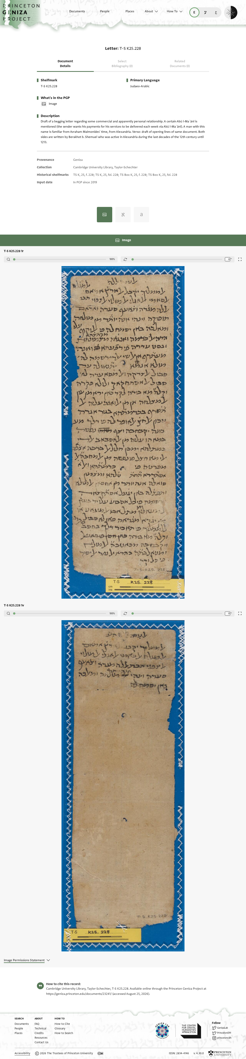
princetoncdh (224, 1037)
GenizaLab (222, 1027)
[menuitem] (73, 13)
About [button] (149, 11)
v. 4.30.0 (199, 1053)
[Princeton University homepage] (219, 1053)
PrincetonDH (224, 1032)
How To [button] (172, 11)
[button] (22, 14)
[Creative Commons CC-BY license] (100, 1053)
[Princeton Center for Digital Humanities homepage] (193, 1030)
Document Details (65, 63)
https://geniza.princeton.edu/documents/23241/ (79, 994)
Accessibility (22, 1053)
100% (112, 259)
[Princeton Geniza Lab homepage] (165, 1030)
